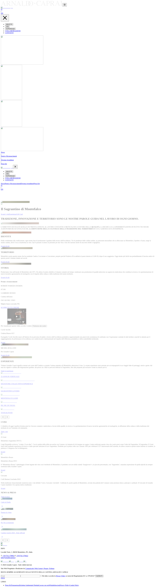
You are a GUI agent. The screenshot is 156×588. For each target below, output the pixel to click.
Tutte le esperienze (7, 371)
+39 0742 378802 (8, 556)
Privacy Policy (61, 576)
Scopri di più (5, 246)
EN (2, 13)
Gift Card (19, 214)
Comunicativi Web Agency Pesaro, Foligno (39, 568)
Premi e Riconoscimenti (9, 156)
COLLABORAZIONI (12, 31)
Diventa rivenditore (7, 160)
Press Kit (4, 164)
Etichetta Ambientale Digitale (29, 585)
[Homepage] (32, 5)
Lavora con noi (44, 585)
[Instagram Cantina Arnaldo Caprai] (13, 561)
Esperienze (12, 214)
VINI (7, 26)
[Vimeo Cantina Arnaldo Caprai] (20, 561)
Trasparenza (15, 585)
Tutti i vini (4, 432)
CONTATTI (9, 33)
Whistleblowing (54, 585)
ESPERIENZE (10, 29)
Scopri (3, 342)
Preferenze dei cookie (39, 326)
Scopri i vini (5, 214)
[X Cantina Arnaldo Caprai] (25, 561)
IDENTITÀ (9, 24)
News (3, 152)
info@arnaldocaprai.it (8, 558)
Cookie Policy (74, 585)
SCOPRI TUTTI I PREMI (10, 307)
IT (1, 9)
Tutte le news (5, 497)
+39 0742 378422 (22, 556)
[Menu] (65, 5)
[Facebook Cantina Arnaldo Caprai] (5, 561)
